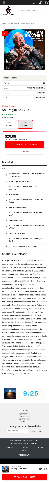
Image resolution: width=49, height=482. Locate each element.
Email (25, 421)
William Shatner (13, 24)
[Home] (8, 11)
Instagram (25, 419)
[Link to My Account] (40, 3)
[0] (46, 3)
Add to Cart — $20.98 (26, 144)
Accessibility (24, 455)
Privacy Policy (9, 449)
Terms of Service (24, 449)
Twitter (25, 416)
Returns (39, 448)
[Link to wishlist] (34, 3)
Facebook (25, 414)
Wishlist (26, 152)
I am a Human (36, 431)
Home (4, 24)
